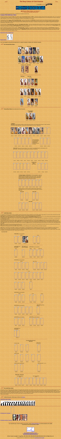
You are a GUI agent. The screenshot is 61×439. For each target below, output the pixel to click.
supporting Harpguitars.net (35, 423)
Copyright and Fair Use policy (39, 437)
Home (33, 430)
